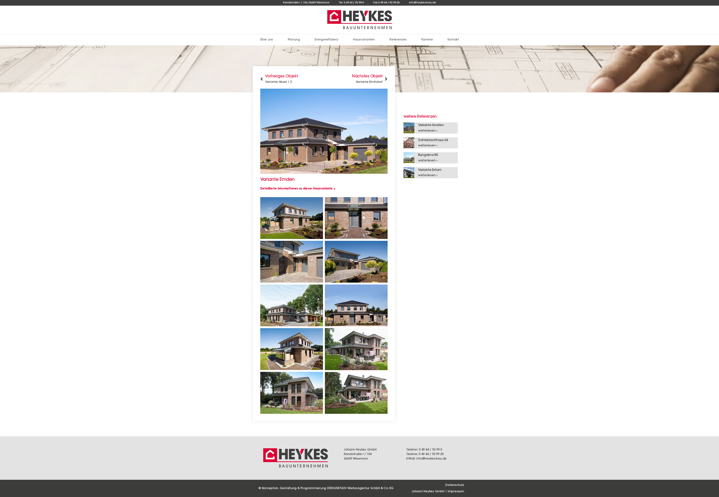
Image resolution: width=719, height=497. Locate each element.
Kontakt (453, 39)
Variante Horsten (431, 125)
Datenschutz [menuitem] (454, 485)
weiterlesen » (428, 130)
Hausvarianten (364, 39)
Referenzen (398, 39)
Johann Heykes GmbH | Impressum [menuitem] (438, 491)
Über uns (266, 39)
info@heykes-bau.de (431, 458)
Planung (294, 39)
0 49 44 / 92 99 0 (430, 449)
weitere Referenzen (420, 117)
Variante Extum (430, 170)
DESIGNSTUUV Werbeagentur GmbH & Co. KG (360, 488)
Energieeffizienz (326, 39)
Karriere (427, 39)
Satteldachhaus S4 (433, 140)
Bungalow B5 (428, 155)
